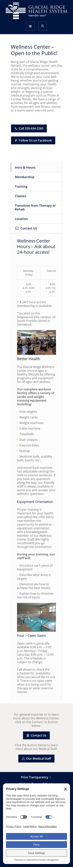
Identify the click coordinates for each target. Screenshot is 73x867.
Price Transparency (34, 777)
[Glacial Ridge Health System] (37, 10)
